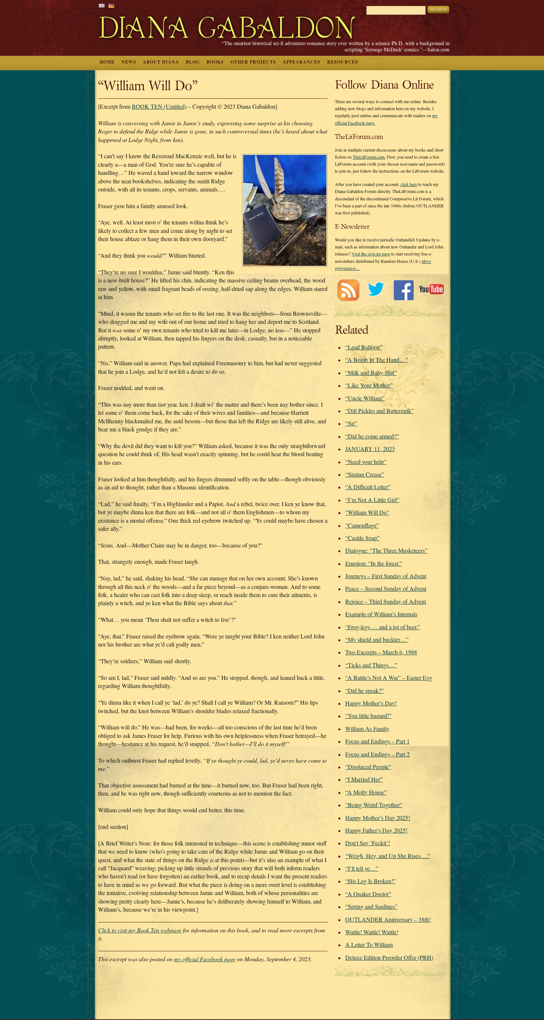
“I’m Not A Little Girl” (372, 500)
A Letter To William (369, 944)
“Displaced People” (368, 766)
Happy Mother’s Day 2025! (377, 817)
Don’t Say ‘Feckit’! (367, 843)
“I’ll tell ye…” (361, 868)
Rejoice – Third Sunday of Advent (385, 601)
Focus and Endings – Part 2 (377, 754)
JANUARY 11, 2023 (370, 449)
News (128, 62)
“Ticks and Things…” (371, 665)
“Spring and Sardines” (371, 906)
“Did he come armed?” (372, 436)
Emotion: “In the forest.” (373, 563)
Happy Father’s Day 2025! (376, 830)
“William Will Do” (367, 512)
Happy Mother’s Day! (371, 703)
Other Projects (253, 62)
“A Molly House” (366, 792)
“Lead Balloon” (363, 347)
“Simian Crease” (364, 474)
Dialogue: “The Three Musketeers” (386, 550)
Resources (342, 62)
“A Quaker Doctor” (368, 894)
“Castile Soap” (362, 538)
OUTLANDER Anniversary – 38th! (388, 919)
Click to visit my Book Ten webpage (139, 930)
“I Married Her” (364, 779)
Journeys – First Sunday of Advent (385, 576)
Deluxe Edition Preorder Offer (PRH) (389, 957)
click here (408, 184)
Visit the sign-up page (371, 254)
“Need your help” (365, 461)
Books (215, 62)
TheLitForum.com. (369, 157)
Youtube (431, 290)
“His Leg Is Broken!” (370, 881)
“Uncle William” (365, 398)
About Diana (161, 62)
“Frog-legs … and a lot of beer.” (382, 627)
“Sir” (351, 423)
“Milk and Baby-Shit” (371, 372)
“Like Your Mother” (369, 385)
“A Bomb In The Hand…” (376, 359)
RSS (348, 290)
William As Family (367, 728)
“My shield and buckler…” (377, 639)
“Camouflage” (362, 525)
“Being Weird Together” (373, 805)
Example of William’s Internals (381, 614)
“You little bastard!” (368, 715)
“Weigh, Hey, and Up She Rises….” (387, 856)
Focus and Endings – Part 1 (377, 741)
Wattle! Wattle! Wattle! (371, 932)
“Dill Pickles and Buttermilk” (379, 410)
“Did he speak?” (364, 690)
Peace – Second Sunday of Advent (385, 588)
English (102, 6)
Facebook (403, 290)
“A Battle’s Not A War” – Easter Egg (388, 677)
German (111, 6)
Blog (193, 62)
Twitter (376, 290)
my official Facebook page (204, 959)
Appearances (301, 62)
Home (107, 62)
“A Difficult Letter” (367, 487)
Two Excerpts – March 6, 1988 (381, 652)
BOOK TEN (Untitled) (159, 106)
